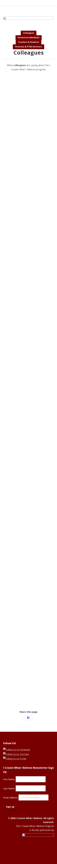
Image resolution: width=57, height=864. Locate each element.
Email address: (11, 797)
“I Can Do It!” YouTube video (24, 673)
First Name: (9, 779)
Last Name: (9, 788)
